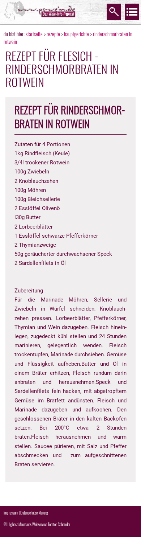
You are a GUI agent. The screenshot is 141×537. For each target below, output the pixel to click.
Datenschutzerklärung (34, 513)
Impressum (11, 513)
